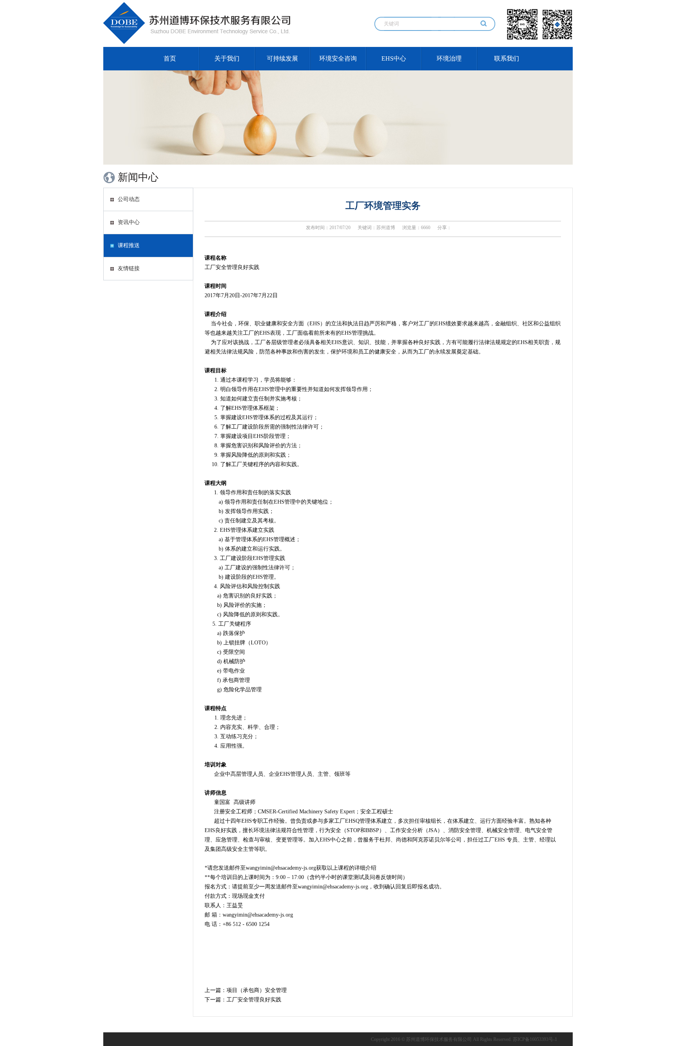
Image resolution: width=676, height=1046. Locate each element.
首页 (170, 58)
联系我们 (506, 58)
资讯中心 (129, 222)
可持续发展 (282, 58)
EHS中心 (393, 58)
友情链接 (129, 268)
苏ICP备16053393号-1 (535, 1039)
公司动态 (129, 199)
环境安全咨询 (338, 58)
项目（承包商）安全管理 (257, 990)
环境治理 (449, 58)
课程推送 (129, 245)
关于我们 (226, 58)
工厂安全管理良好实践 (254, 1000)
